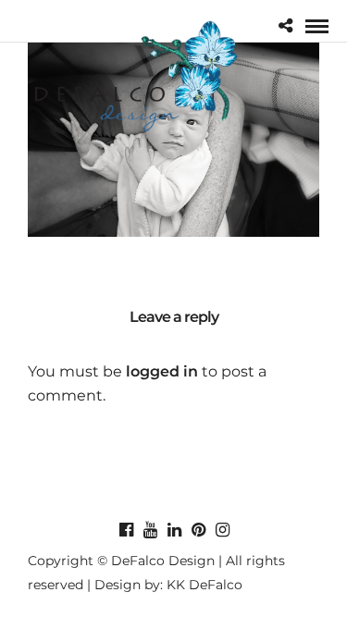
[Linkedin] (174, 530)
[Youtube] (150, 530)
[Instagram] (222, 530)
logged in (162, 371)
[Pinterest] (198, 530)
